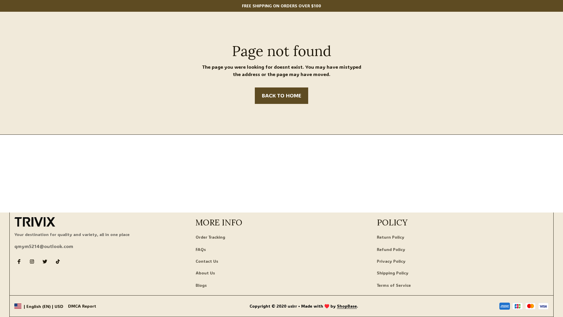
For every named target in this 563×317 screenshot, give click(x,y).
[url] (347, 306)
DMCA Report (82, 306)
